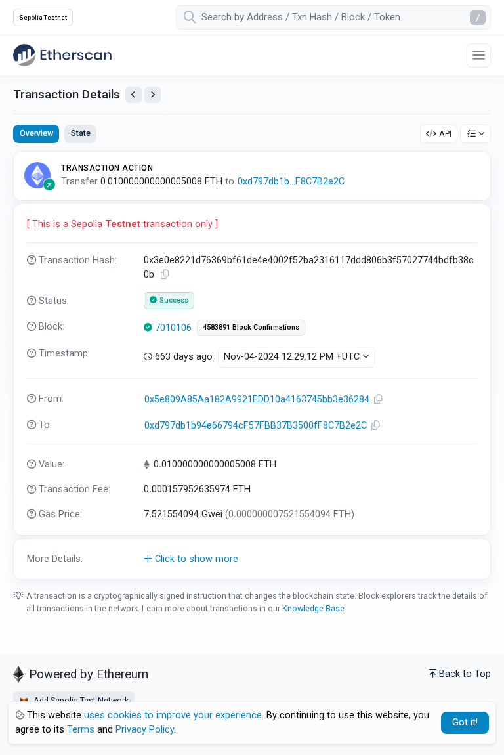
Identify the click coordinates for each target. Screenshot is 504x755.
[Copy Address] (379, 399)
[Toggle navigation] (479, 55)
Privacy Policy (145, 729)
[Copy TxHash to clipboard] (165, 274)
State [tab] (81, 133)
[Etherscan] (62, 55)
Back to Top (465, 674)
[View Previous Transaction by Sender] (133, 95)
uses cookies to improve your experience (173, 715)
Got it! (465, 722)
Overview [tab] (36, 133)
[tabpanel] (252, 365)
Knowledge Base (313, 608)
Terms (80, 729)
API (445, 134)
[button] (252, 559)
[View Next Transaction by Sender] (152, 95)
